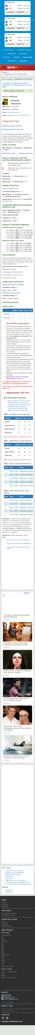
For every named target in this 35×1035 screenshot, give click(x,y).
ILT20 (3, 962)
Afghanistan (9, 890)
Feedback (4, 906)
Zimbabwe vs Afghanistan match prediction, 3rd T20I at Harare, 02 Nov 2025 (17, 85)
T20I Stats (4, 924)
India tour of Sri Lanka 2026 (14, 871)
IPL (2, 937)
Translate (29, 79)
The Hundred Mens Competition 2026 (17, 882)
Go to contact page (7, 1002)
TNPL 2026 (9, 876)
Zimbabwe (9, 892)
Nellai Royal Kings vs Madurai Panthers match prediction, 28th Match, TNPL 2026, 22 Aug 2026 (18, 408)
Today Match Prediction (24, 50)
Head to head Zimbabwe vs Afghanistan (19, 543)
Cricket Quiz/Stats (26, 153)
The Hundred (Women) (8, 978)
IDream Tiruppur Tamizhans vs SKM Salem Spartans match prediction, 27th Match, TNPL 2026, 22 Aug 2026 (19, 403)
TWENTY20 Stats (6, 926)
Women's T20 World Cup (9, 972)
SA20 (3, 960)
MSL (2, 953)
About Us (4, 903)
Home (6, 72)
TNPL (3, 957)
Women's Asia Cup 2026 (13, 874)
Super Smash (5, 955)
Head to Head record (7, 915)
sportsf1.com (11, 523)
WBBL (3, 976)
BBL (2, 939)
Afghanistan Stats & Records (13, 129)
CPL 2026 (9, 878)
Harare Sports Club (13, 112)
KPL (2, 959)
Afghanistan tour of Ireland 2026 (16, 880)
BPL (2, 949)
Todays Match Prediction (15, 397)
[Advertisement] (17, 572)
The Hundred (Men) (7, 966)
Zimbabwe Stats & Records (13, 126)
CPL (2, 943)
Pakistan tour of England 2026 (15, 872)
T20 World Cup (6, 935)
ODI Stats (4, 922)
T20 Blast (4, 941)
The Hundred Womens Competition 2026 (18, 884)
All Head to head (9, 153)
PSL (2, 945)
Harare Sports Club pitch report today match (18, 547)
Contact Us (4, 904)
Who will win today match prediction (18, 540)
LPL (2, 947)
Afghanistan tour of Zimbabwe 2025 (16, 74)
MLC (2, 951)
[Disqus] (17, 789)
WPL (2, 974)
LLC (2, 964)
